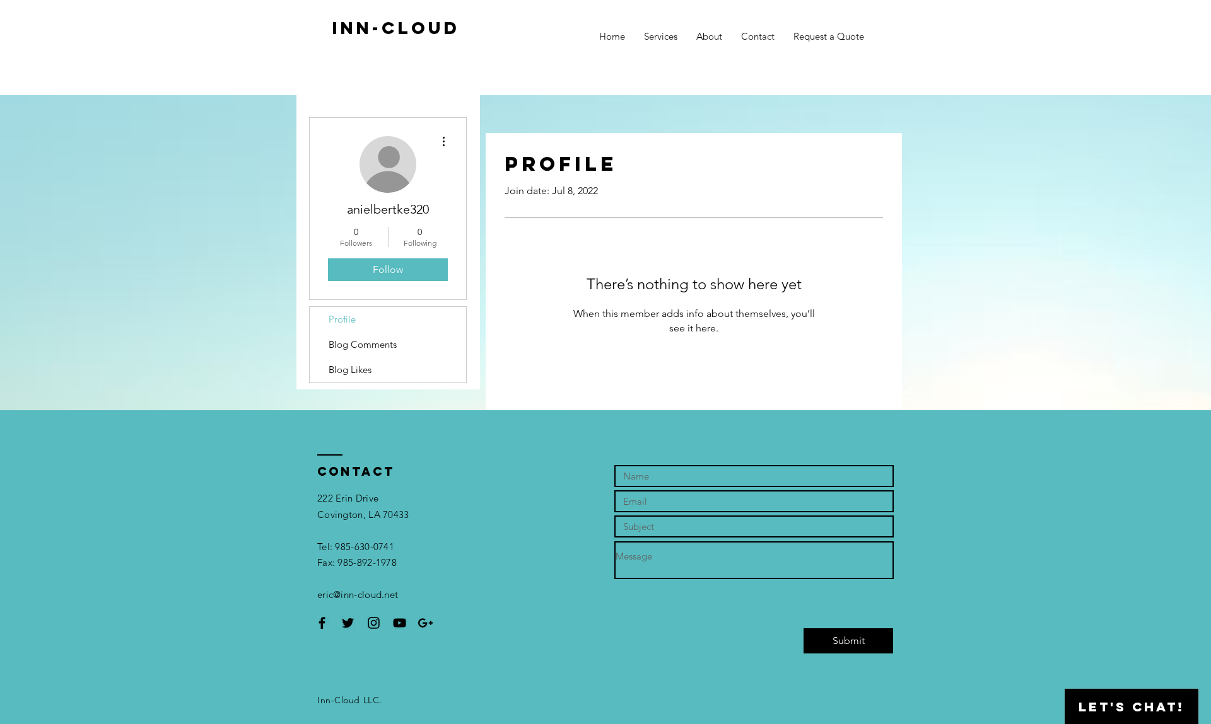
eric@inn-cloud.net (357, 594)
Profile (342, 319)
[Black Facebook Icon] (322, 623)
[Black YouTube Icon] (399, 623)
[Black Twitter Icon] (348, 623)
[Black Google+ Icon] (425, 623)
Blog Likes (350, 370)
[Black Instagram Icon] (374, 623)
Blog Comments (363, 344)
